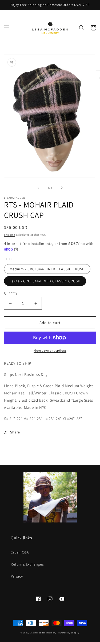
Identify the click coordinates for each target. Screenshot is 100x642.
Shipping (9, 234)
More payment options (50, 350)
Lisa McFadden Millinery (43, 632)
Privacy (17, 576)
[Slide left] (38, 188)
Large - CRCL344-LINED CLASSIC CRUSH (45, 281)
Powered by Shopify (68, 632)
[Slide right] (62, 188)
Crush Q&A (20, 552)
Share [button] (15, 432)
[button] (7, 28)
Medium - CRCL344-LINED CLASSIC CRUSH (47, 269)
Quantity (10, 293)
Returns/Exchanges (27, 564)
